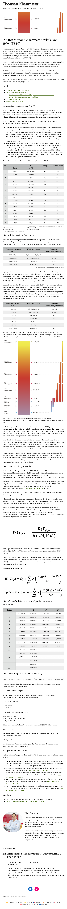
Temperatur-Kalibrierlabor (34, 824)
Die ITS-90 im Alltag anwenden (16, 93)
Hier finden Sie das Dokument (39, 770)
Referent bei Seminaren (43, 833)
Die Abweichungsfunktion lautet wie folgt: (23, 97)
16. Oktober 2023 (12, 864)
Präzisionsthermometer (33, 827)
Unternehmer (47, 822)
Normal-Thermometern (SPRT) (32, 488)
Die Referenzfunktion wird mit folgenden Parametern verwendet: (31, 95)
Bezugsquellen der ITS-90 (14, 102)
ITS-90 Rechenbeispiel (13, 99)
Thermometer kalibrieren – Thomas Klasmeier (23, 862)
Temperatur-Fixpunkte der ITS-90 (17, 90)
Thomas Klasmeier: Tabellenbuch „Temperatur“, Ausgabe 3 (26, 801)
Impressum (22, 897)
